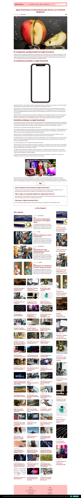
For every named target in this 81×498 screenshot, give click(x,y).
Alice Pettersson (41, 215)
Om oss (37, 4)
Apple (66, 14)
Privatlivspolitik (75, 496)
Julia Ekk (40, 262)
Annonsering (32, 4)
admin (39, 231)
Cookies (41, 4)
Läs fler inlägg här (40, 208)
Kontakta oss (46, 4)
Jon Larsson (23, 14)
